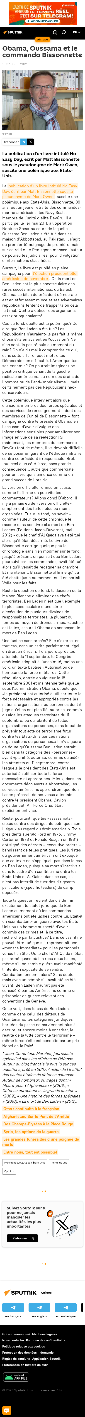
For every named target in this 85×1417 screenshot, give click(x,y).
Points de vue (59, 1162)
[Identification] (54, 32)
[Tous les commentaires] (6, 1410)
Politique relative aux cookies (23, 1346)
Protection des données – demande (28, 1352)
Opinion (9, 1171)
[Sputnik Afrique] (13, 34)
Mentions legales (44, 1334)
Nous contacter (13, 1340)
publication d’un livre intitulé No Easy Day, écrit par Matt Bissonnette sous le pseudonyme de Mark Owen (40, 191)
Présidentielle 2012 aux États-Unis (24, 1162)
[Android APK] (16, 1377)
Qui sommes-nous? (16, 1334)
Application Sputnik (46, 1359)
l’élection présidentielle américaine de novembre (40, 276)
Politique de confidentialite (46, 1340)
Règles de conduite (16, 1359)
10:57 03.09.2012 (14, 64)
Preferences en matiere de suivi (25, 1365)
